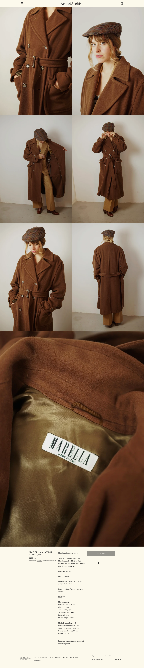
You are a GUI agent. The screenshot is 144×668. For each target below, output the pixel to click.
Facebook (37, 660)
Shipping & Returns (40, 657)
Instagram (74, 657)
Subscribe (118, 659)
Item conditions (55, 657)
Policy (65, 657)
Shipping (39, 560)
